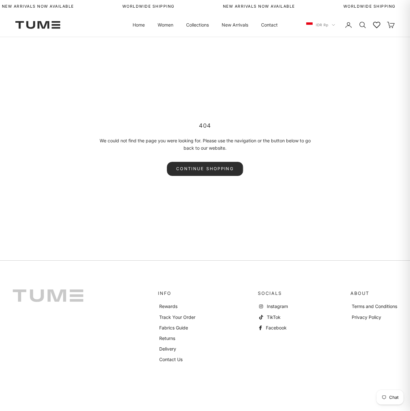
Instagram (277, 306)
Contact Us (171, 359)
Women (165, 25)
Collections (197, 25)
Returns (167, 338)
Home (139, 25)
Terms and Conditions (374, 306)
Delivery (167, 349)
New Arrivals (235, 25)
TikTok (273, 317)
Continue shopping (205, 168)
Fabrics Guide (173, 327)
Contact (269, 25)
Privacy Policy (366, 317)
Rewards (168, 306)
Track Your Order (177, 317)
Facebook (276, 327)
